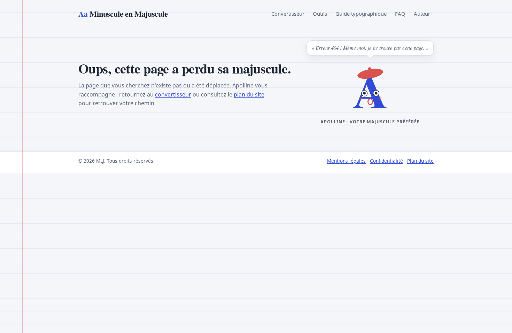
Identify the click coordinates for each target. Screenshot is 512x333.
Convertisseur (287, 13)
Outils (320, 13)
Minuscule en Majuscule (123, 14)
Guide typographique (361, 13)
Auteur (422, 13)
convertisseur (173, 94)
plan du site (249, 94)
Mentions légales (346, 160)
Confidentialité (386, 160)
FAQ (400, 13)
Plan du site (420, 160)
